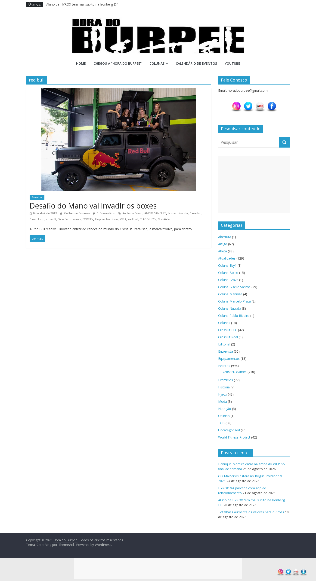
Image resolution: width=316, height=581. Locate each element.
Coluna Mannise (230, 294)
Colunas (156, 63)
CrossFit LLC (227, 330)
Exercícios (225, 380)
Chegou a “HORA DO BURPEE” (118, 63)
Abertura (224, 237)
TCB (221, 423)
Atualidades (226, 258)
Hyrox (222, 394)
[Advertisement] (254, 184)
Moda (222, 401)
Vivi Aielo (164, 219)
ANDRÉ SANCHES (155, 213)
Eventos (37, 197)
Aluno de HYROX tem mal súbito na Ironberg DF (82, 4)
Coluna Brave (228, 280)
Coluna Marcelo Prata (234, 301)
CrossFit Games (235, 371)
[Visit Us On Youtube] (260, 103)
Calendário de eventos (196, 63)
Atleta (222, 251)
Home (81, 63)
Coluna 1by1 (227, 265)
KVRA (123, 219)
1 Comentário (105, 213)
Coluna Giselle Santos (234, 287)
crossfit (51, 219)
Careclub (195, 213)
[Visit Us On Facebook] (272, 103)
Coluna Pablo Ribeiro (233, 315)
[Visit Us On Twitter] (248, 103)
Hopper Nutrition (106, 219)
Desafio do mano (69, 219)
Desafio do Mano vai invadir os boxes (93, 206)
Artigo (222, 244)
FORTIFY (88, 219)
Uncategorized (229, 430)
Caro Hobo (37, 219)
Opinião (224, 416)
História (224, 387)
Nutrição (224, 408)
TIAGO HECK (148, 219)
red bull (133, 219)
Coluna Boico (228, 272)
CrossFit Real (228, 337)
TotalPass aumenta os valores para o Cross (251, 512)
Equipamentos (229, 358)
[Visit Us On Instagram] (236, 103)
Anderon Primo (132, 213)
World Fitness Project (234, 437)
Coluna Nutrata (229, 308)
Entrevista (225, 351)
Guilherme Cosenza (77, 213)
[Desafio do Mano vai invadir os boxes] (118, 90)
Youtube (232, 63)
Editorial (224, 344)
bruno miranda (178, 213)
